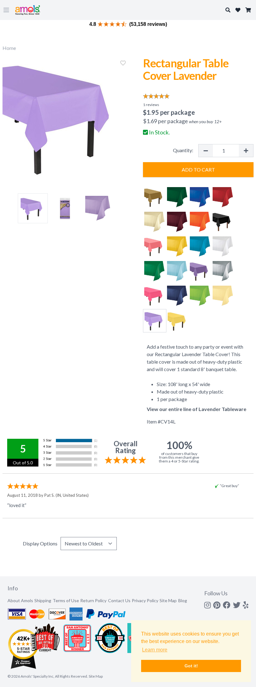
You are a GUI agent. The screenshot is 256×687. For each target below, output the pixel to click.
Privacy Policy (145, 600)
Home (9, 48)
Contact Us (119, 600)
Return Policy (93, 600)
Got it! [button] (191, 665)
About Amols (20, 600)
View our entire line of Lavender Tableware (196, 409)
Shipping (42, 600)
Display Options (40, 543)
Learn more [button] (154, 649)
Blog (182, 600)
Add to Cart (198, 169)
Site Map (168, 600)
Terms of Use (66, 600)
